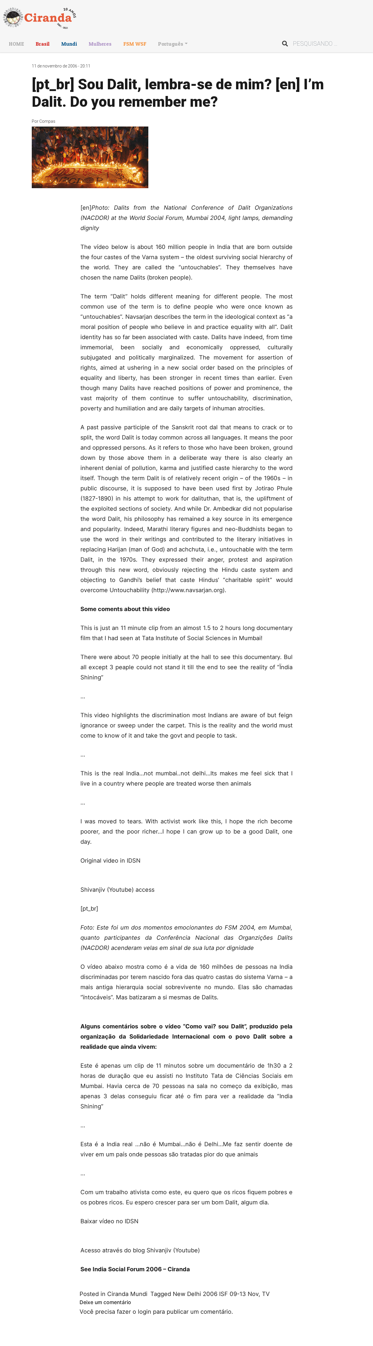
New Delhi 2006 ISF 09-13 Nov (215, 1293)
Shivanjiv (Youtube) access (117, 889)
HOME (16, 44)
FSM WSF (134, 44)
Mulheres (100, 44)
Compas (47, 121)
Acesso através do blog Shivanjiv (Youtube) (140, 1250)
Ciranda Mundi (127, 1293)
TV (266, 1293)
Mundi (69, 44)
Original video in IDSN (110, 860)
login (144, 1311)
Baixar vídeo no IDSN (109, 1221)
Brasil (43, 44)
